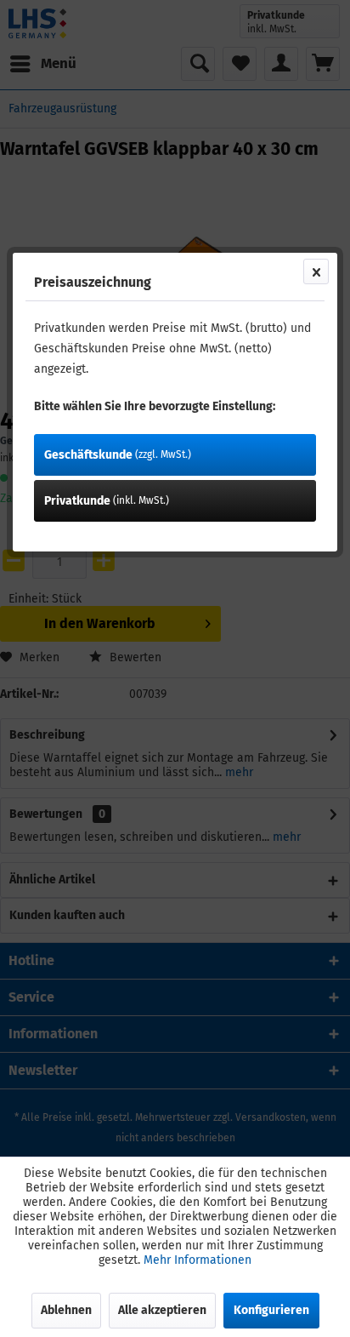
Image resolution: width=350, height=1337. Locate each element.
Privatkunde (106, 501)
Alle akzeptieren (162, 1310)
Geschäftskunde (117, 455)
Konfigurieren (271, 1310)
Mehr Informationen (197, 1260)
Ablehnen (66, 1310)
